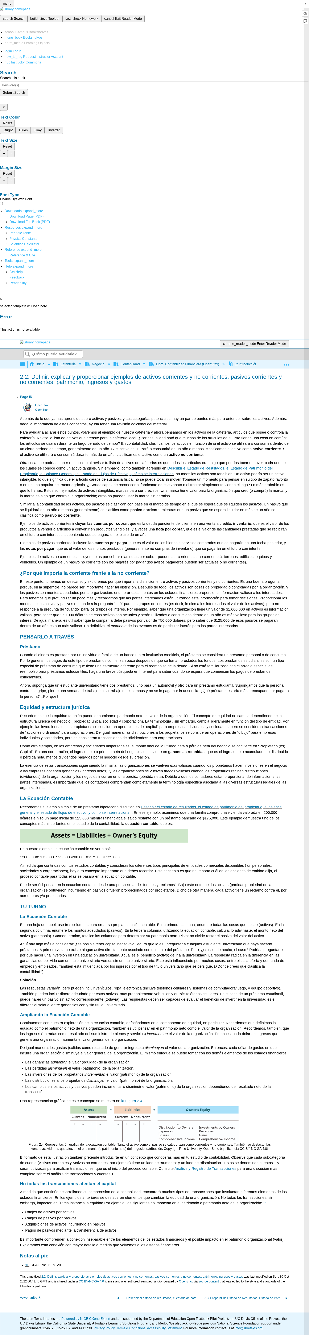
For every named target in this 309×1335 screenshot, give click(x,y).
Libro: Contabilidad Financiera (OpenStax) (187, 364)
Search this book (12, 78)
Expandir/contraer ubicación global (286, 363)
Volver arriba (28, 1297)
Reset (7, 123)
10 (264, 1201)
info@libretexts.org (248, 1328)
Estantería (68, 364)
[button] (16, 277)
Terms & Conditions (130, 1328)
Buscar (27, 354)
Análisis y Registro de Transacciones (205, 1168)
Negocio (98, 364)
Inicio (40, 364)
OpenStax (41, 405)
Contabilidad (130, 364)
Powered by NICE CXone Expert (86, 1318)
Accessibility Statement (164, 1328)
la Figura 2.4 (131, 1101)
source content (208, 1281)
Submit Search (14, 92)
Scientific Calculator (24, 244)
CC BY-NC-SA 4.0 (91, 1281)
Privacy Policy (104, 1328)
